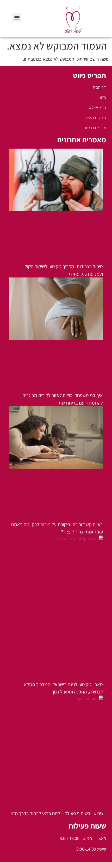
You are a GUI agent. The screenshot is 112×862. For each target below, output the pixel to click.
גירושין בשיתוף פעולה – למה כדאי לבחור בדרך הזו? (56, 813)
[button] (17, 17)
